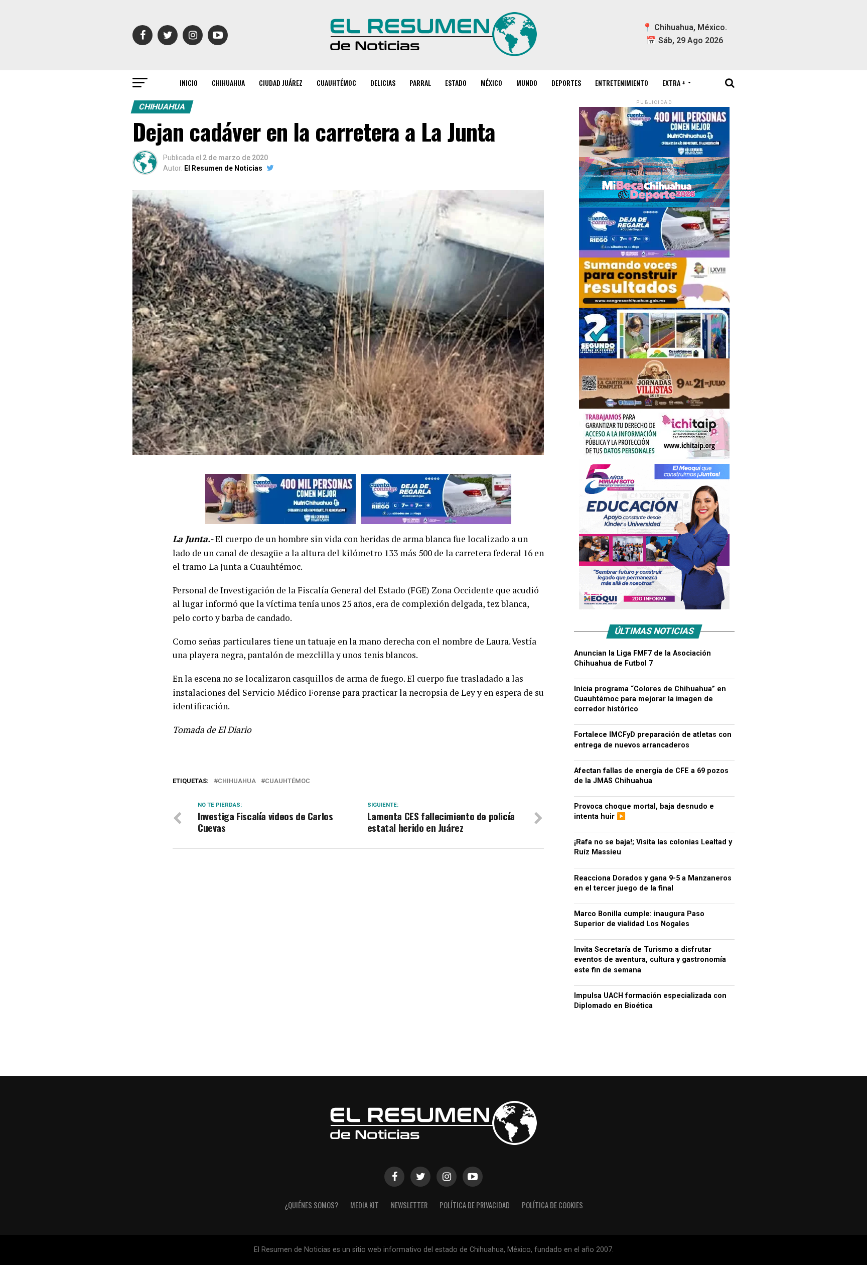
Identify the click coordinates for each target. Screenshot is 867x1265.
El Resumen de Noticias (223, 168)
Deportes (566, 82)
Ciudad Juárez (281, 82)
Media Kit (364, 1205)
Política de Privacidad (475, 1205)
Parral (420, 82)
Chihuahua (228, 82)
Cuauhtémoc (336, 82)
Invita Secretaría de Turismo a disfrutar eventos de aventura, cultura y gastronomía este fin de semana (650, 959)
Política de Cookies (552, 1205)
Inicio (189, 82)
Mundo (526, 82)
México (491, 82)
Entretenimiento (621, 82)
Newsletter (409, 1205)
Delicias (382, 82)
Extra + (673, 82)
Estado (456, 82)
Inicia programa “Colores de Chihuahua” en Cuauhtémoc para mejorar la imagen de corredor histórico (650, 699)
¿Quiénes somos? (311, 1205)
